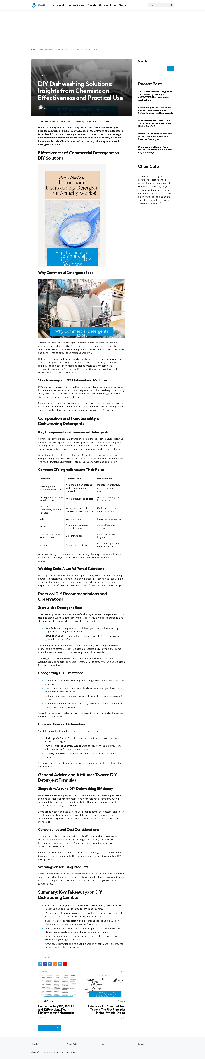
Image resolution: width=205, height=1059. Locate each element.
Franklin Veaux (51, 106)
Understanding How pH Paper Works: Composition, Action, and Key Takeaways (155, 150)
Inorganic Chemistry (77, 5)
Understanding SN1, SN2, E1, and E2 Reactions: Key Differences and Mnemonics (56, 1009)
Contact (141, 1044)
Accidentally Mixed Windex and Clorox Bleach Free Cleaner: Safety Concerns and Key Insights (155, 110)
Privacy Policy (72, 1044)
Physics (113, 5)
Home (51, 5)
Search (142, 61)
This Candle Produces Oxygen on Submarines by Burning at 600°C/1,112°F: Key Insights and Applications (155, 95)
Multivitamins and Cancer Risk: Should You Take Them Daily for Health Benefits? (154, 123)
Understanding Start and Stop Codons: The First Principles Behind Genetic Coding (106, 1009)
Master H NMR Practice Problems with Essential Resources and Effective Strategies (155, 136)
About (121, 5)
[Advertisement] (102, 27)
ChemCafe (35, 1044)
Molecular (92, 5)
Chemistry (61, 5)
